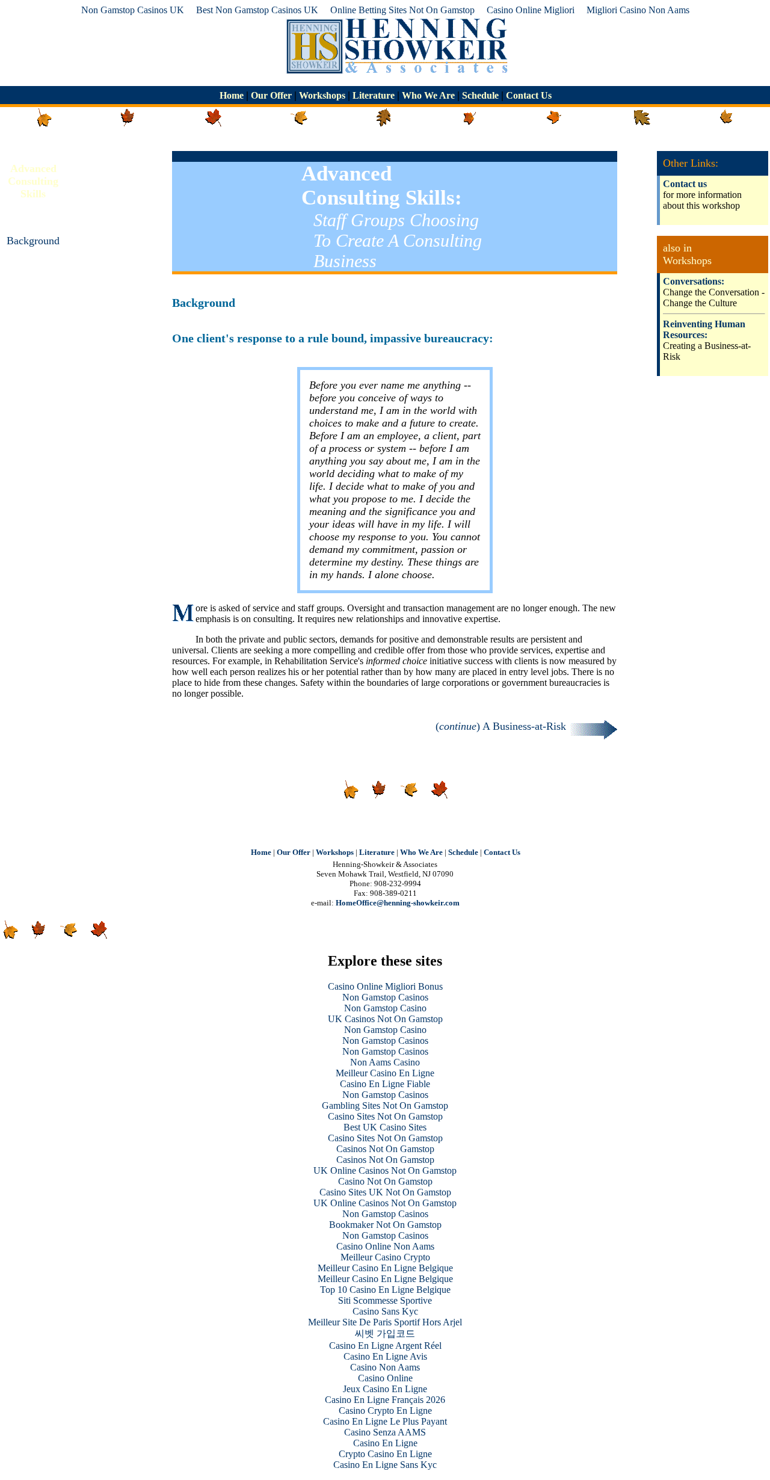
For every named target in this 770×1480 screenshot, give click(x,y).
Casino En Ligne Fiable (385, 1084)
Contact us (685, 184)
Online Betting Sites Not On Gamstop (402, 10)
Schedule (480, 95)
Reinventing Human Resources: (704, 329)
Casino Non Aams (385, 1367)
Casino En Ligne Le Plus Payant (385, 1421)
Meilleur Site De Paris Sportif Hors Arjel (385, 1322)
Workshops (322, 95)
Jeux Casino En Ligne (385, 1389)
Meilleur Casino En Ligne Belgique (385, 1268)
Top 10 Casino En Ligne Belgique (385, 1289)
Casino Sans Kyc (385, 1311)
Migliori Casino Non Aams (638, 10)
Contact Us (528, 95)
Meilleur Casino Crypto (385, 1257)
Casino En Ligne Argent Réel (385, 1345)
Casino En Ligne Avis (385, 1356)
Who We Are (428, 95)
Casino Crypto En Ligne (385, 1410)
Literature (373, 95)
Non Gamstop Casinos (385, 997)
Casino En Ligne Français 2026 (385, 1400)
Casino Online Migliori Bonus (385, 986)
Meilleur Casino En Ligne (385, 1073)
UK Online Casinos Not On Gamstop (385, 1170)
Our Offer (271, 95)
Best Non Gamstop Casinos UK (257, 10)
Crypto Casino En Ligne (385, 1454)
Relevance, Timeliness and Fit (33, 339)
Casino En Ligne (385, 1443)
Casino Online (385, 1378)
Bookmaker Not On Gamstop (385, 1224)
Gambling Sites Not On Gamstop (385, 1105)
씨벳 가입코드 (385, 1333)
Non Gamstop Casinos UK (132, 10)
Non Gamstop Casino (385, 1008)
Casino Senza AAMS (385, 1432)
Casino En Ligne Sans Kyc (385, 1465)
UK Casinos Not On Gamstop (385, 1019)
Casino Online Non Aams (385, 1246)
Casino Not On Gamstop (385, 1181)
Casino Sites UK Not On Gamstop (385, 1192)
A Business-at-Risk (33, 290)
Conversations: (693, 281)
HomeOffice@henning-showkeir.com (398, 902)
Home (233, 95)
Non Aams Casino (385, 1062)
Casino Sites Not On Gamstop (385, 1116)
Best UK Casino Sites (385, 1127)
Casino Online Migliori (530, 10)
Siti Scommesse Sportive (385, 1300)
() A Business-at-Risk (502, 726)
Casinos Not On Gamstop (385, 1149)
